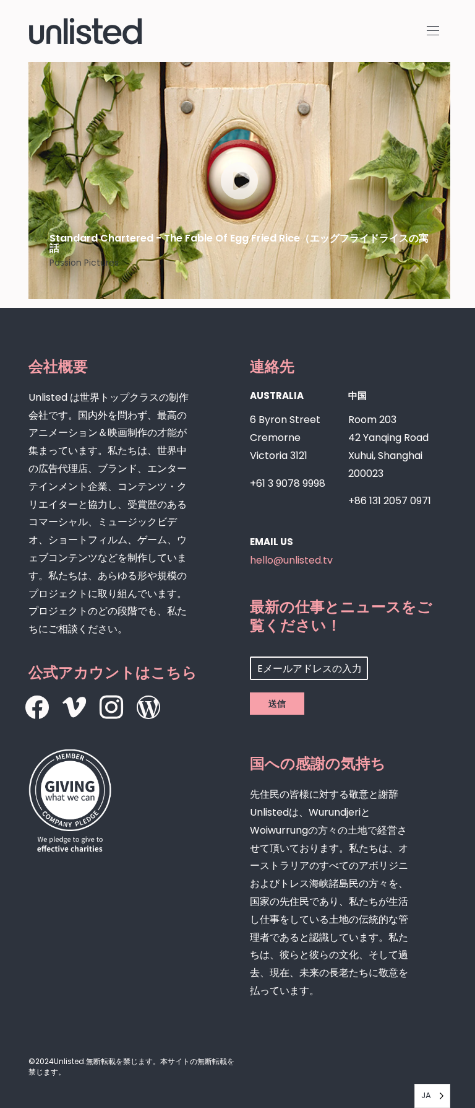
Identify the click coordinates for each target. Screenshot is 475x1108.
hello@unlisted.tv (291, 560)
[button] (433, 31)
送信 (277, 703)
